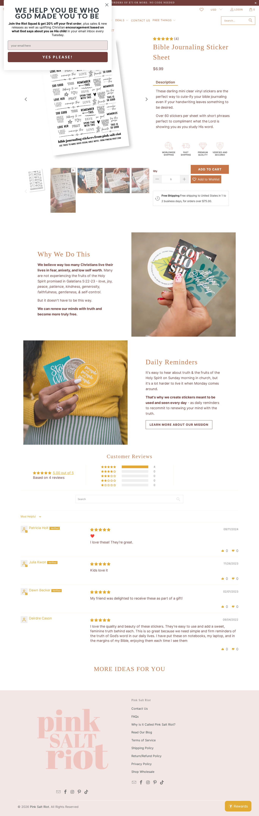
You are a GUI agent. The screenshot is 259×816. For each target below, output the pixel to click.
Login (238, 9)
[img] (100, 530)
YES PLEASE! (57, 57)
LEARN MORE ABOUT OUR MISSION (179, 424)
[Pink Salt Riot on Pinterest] (79, 792)
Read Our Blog (141, 732)
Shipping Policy (142, 748)
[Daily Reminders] (75, 392)
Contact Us (139, 708)
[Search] (250, 20)
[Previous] (26, 99)
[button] (122, 20)
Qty (155, 170)
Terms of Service (143, 740)
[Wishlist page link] (201, 9)
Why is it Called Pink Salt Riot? (153, 724)
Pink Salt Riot (39, 807)
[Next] (146, 99)
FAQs (135, 716)
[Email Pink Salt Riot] (58, 792)
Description (165, 82)
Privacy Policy (141, 764)
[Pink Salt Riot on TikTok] (86, 792)
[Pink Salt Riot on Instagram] (72, 792)
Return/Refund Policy (146, 756)
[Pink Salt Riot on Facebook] (65, 792)
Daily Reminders (172, 362)
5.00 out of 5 (63, 473)
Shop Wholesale (142, 772)
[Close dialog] (107, 5)
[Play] (86, 99)
